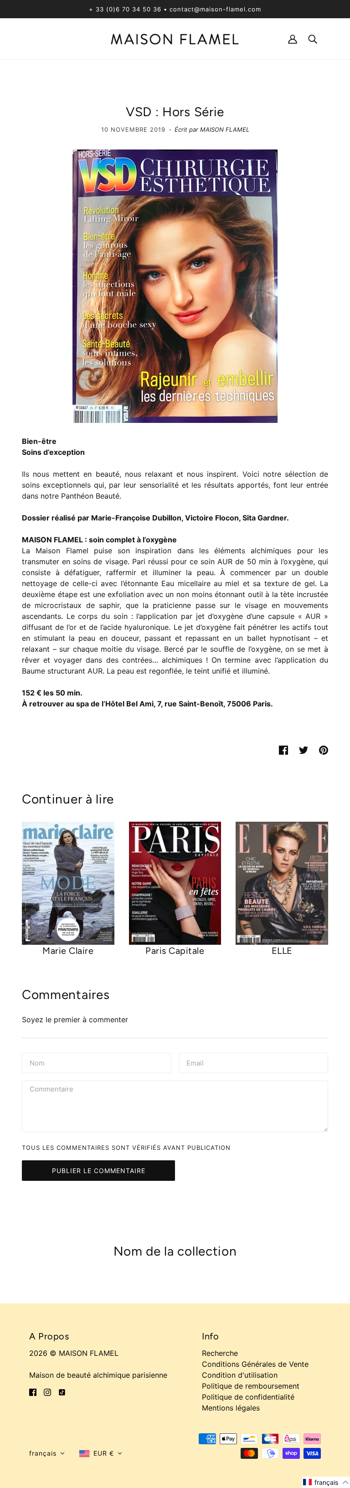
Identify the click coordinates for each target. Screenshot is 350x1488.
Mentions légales (231, 1407)
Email (196, 1062)
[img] (33, 1391)
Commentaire (53, 1090)
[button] (47, 1453)
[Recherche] (312, 38)
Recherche (220, 1353)
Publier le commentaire (98, 1170)
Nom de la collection (175, 1251)
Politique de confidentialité (248, 1396)
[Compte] (292, 38)
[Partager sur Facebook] (283, 749)
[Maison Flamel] (175, 38)
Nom (37, 1062)
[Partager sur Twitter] (303, 749)
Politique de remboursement (250, 1385)
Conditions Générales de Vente (255, 1364)
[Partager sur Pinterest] (324, 749)
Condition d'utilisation (240, 1375)
